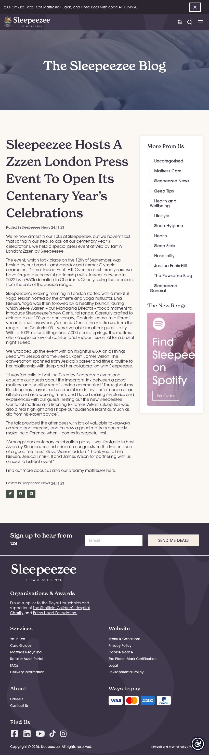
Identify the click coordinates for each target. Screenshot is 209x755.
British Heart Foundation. (55, 613)
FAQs (14, 665)
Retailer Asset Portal (26, 659)
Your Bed (17, 639)
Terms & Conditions (125, 639)
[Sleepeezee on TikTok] (52, 733)
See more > (166, 395)
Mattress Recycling (26, 652)
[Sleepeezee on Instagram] (63, 733)
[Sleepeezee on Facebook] (14, 733)
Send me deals (173, 540)
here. (111, 470)
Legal (113, 665)
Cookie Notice (121, 652)
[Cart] (179, 22)
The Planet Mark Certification (132, 659)
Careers (16, 699)
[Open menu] (200, 22)
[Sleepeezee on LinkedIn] (27, 734)
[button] (10, 494)
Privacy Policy (120, 645)
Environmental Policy (126, 672)
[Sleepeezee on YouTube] (40, 733)
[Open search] (189, 22)
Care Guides (20, 645)
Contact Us (19, 706)
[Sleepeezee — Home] (27, 22)
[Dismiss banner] (195, 7)
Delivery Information (27, 672)
